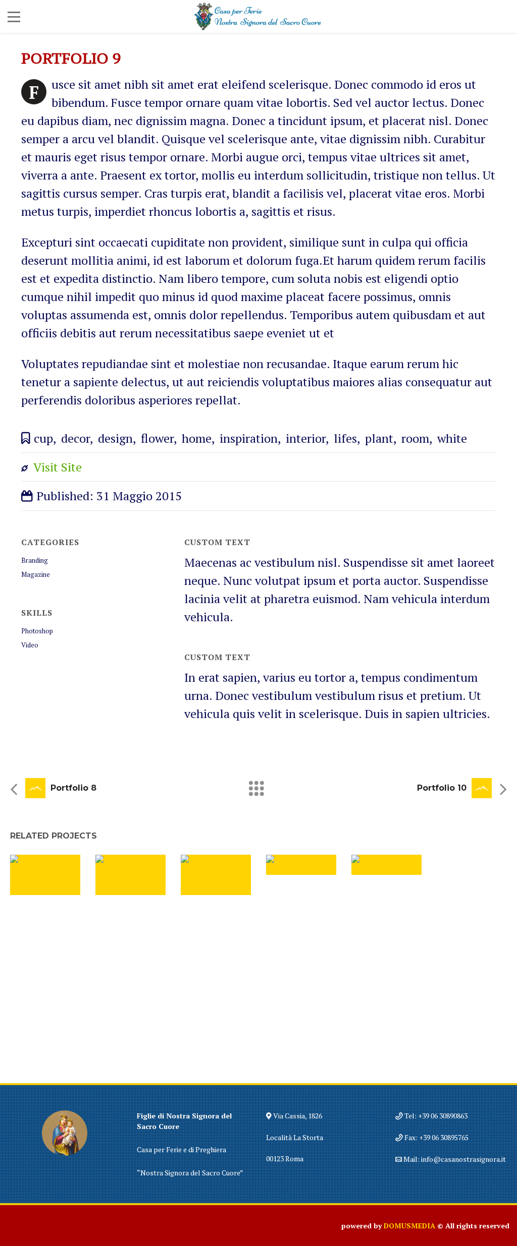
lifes (345, 438)
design (115, 438)
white (452, 438)
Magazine (35, 574)
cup (43, 438)
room (415, 438)
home (197, 438)
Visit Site (57, 467)
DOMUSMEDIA (409, 1225)
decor (75, 438)
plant (379, 438)
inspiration (249, 438)
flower (157, 438)
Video (29, 644)
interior (306, 438)
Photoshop (37, 630)
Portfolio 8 (73, 788)
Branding (34, 560)
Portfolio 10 (442, 788)
